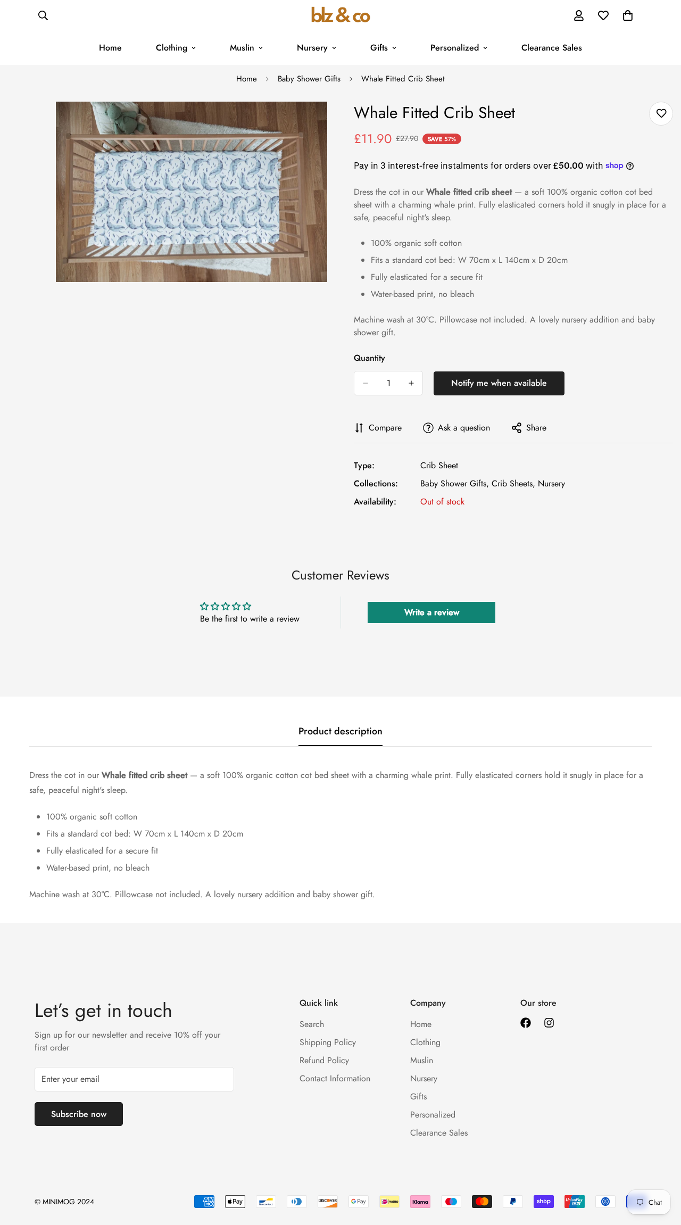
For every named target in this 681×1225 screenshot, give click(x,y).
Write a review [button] (431, 612)
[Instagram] (549, 1022)
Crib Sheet (439, 465)
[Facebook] (525, 1022)
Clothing (171, 48)
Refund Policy (324, 1060)
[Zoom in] (318, 124)
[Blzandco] (340, 15)
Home (110, 48)
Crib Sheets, (513, 483)
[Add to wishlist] (661, 114)
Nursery (312, 48)
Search (312, 1024)
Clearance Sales (551, 48)
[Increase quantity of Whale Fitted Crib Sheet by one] (411, 383)
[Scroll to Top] (660, 1167)
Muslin (242, 48)
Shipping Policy (328, 1042)
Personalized (454, 48)
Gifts (379, 48)
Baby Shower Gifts (309, 79)
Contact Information (335, 1078)
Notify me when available (499, 383)
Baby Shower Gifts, (454, 483)
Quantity (369, 358)
